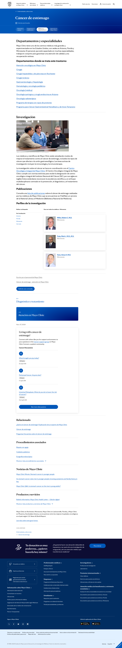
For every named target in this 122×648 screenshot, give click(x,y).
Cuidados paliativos (23, 452)
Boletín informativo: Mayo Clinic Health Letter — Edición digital (38, 499)
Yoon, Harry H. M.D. (64, 255)
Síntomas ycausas (20, 29)
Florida (18, 218)
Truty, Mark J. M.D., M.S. (65, 236)
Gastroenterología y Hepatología (29, 82)
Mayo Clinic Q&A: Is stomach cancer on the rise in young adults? (38, 486)
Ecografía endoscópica (24, 457)
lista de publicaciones (36, 193)
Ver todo (18, 224)
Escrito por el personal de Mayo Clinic (29, 277)
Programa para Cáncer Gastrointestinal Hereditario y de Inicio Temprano (45, 107)
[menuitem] (20, 29)
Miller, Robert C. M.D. (64, 218)
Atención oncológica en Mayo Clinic (31, 65)
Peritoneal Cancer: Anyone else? (30, 375)
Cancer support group (41, 342)
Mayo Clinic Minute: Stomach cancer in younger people (35, 474)
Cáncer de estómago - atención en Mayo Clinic (32, 282)
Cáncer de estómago (32, 17)
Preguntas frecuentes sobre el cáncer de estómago (34, 434)
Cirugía (19, 69)
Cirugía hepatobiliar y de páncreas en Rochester (35, 73)
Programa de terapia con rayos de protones (34, 102)
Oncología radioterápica (26, 98)
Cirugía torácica (22, 78)
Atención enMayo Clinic (53, 29)
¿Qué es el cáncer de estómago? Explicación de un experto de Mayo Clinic (41, 425)
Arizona (18, 216)
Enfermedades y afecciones (25, 11)
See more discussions (38, 407)
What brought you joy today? (29, 358)
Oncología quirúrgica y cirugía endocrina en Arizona (37, 94)
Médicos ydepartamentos (42, 29)
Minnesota (19, 221)
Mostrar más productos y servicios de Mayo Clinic (33, 504)
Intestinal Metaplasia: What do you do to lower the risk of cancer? (38, 393)
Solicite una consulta (25, 289)
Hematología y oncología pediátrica (30, 86)
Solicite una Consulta (24, 23)
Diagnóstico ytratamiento (31, 29)
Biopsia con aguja (22, 447)
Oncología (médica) (24, 90)
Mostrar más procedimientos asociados (30, 461)
